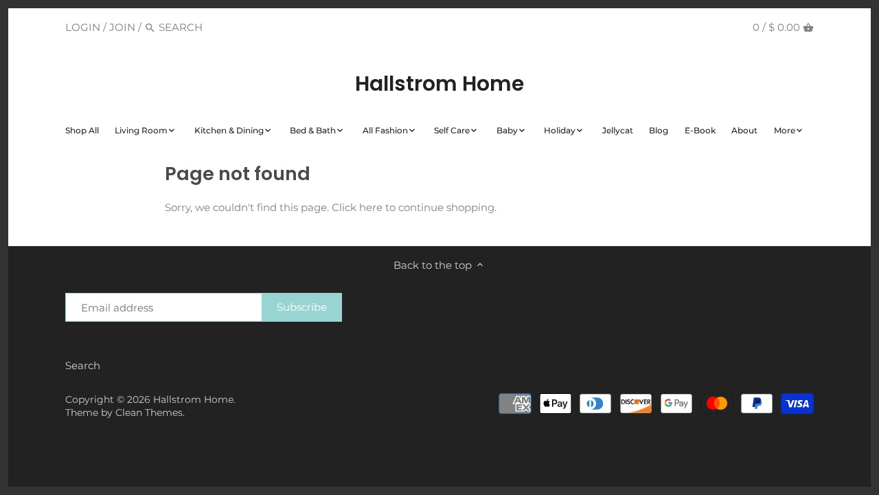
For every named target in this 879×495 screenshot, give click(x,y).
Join (122, 27)
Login (82, 27)
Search (82, 365)
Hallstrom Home (439, 84)
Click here (357, 207)
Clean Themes (149, 412)
